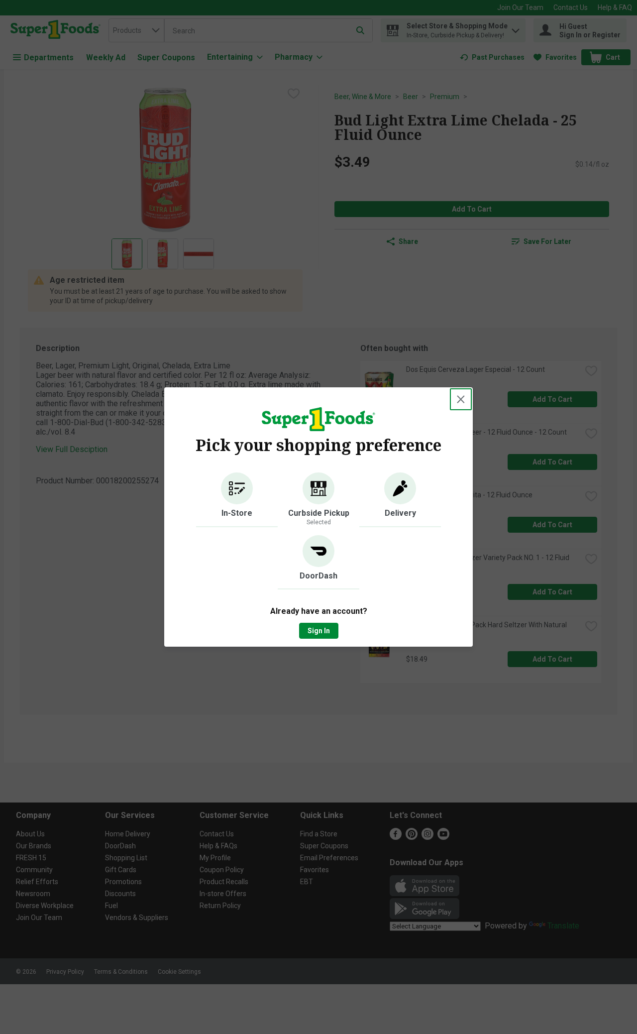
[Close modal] (461, 399)
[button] (237, 499)
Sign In (319, 631)
